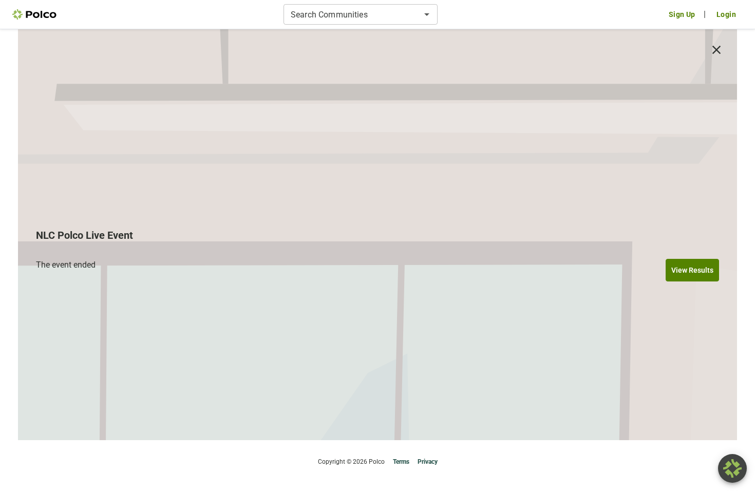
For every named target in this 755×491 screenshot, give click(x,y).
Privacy (428, 461)
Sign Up (682, 14)
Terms (401, 461)
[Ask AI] (732, 468)
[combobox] (352, 14)
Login (726, 14)
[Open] (427, 14)
